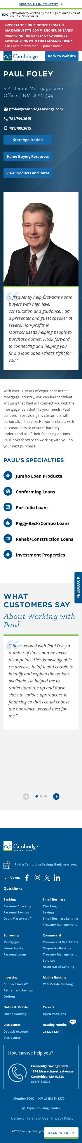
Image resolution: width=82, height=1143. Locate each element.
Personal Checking (17, 906)
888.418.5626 (40, 1081)
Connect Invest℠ (15, 984)
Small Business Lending (60, 918)
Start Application (28, 139)
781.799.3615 (20, 118)
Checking (50, 906)
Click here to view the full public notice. (39, 35)
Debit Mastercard (17, 918)
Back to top (59, 1132)
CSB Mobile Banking (58, 984)
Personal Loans (14, 954)
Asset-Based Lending (58, 967)
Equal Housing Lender (43, 1108)
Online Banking (14, 1014)
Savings (48, 912)
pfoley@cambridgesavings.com (36, 109)
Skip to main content (38, 4)
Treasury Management (60, 924)
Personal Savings (16, 912)
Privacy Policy (62, 1118)
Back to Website (62, 56)
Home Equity (13, 948)
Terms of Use (38, 1118)
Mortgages (11, 942)
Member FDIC (23, 1098)
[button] (26, 796)
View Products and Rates (27, 173)
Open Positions (54, 1014)
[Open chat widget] (73, 1022)
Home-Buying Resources (28, 156)
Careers (17, 1118)
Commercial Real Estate (61, 942)
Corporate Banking (57, 948)
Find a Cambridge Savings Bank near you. (45, 864)
